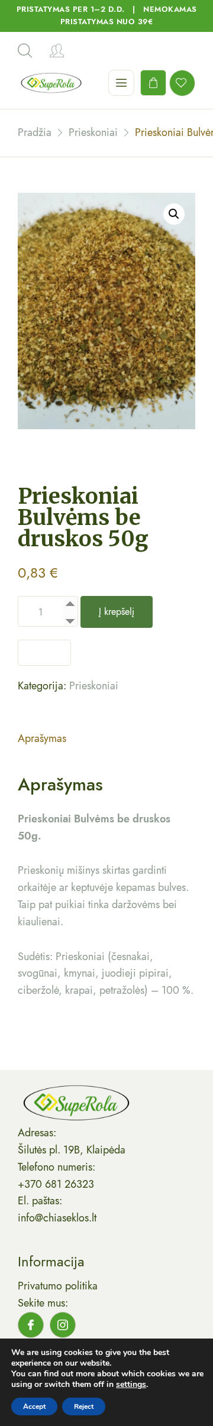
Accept (34, 1406)
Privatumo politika (58, 1286)
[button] (174, 214)
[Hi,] (57, 51)
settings (131, 1384)
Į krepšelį (116, 611)
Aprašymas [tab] (42, 738)
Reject (83, 1406)
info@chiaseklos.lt (57, 1218)
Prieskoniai (93, 685)
